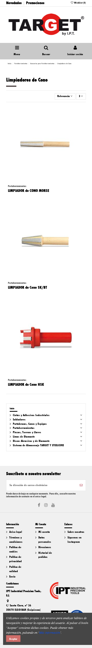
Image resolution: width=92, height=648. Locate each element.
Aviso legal (15, 532)
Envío (12, 576)
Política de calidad (15, 569)
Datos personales (44, 540)
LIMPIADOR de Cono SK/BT (27, 287)
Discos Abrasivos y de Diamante (31, 441)
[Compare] (82, 120)
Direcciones (44, 547)
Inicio (12, 408)
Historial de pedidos (45, 555)
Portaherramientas (23, 428)
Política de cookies (15, 549)
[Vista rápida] (82, 129)
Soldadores (19, 419)
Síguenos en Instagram (74, 540)
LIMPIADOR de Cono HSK (26, 384)
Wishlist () (80, 2)
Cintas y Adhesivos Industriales (31, 415)
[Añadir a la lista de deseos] (82, 112)
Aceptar (13, 638)
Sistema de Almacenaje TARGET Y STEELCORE (38, 445)
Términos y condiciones (15, 540)
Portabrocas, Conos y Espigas (30, 424)
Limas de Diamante (24, 436)
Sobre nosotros (75, 532)
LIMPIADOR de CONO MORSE (28, 190)
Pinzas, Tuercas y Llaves (27, 432)
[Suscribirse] (81, 485)
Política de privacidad (15, 559)
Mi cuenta (44, 532)
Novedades (14, 3)
